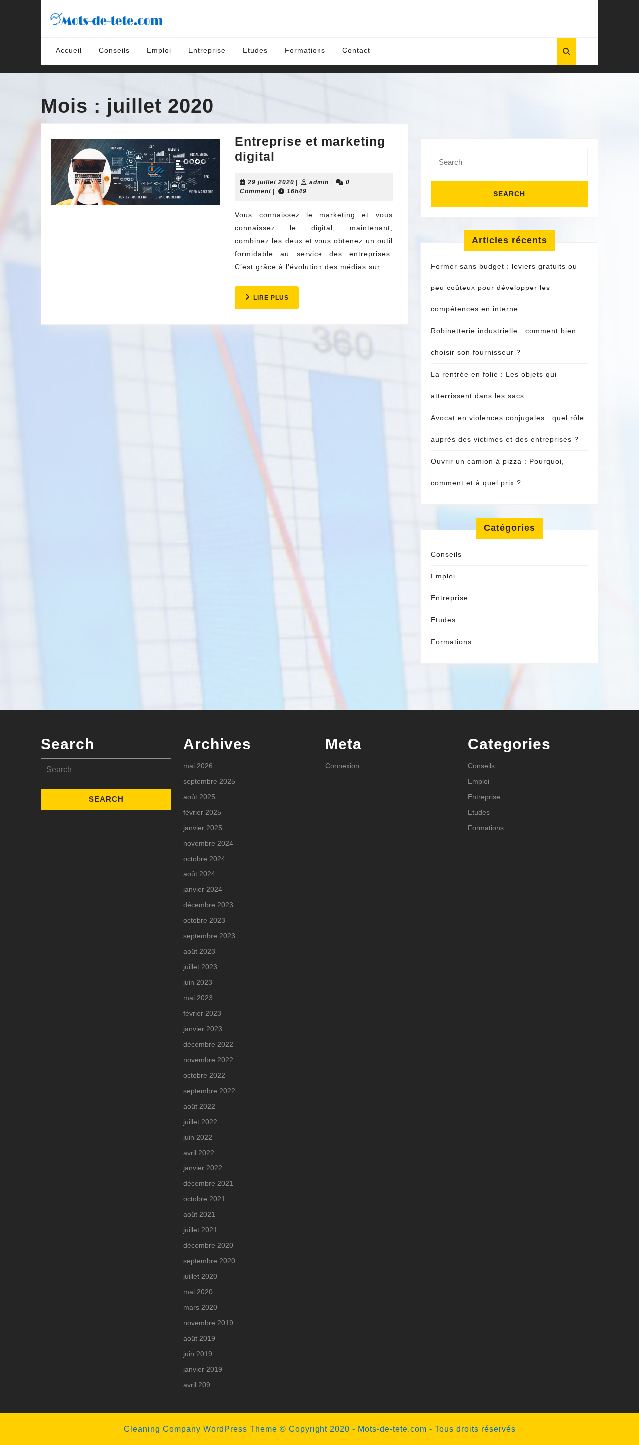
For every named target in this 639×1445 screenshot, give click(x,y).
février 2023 (202, 1013)
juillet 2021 (200, 1230)
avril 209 (196, 1385)
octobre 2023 (204, 920)
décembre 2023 (208, 905)
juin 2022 (197, 1137)
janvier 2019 (202, 1369)
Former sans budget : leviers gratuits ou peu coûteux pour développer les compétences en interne (504, 287)
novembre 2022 (208, 1060)
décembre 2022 (208, 1044)
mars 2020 (200, 1307)
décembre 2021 (208, 1183)
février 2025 (202, 812)
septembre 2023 (209, 936)
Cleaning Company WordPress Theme (200, 1429)
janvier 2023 (202, 1029)
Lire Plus (276, 301)
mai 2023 (198, 998)
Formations (305, 50)
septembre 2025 (209, 781)
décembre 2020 (208, 1245)
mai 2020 (198, 1292)
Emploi (159, 50)
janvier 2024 (202, 889)
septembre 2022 (209, 1091)
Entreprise (207, 50)
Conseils (114, 50)
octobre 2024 (204, 859)
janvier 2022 (202, 1168)
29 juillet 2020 (271, 182)
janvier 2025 (202, 828)
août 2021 (199, 1214)
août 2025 (199, 797)
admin (319, 182)
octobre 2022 (204, 1075)
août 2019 (199, 1338)
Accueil (69, 50)
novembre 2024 (208, 843)
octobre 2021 (204, 1199)
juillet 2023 (200, 967)
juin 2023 (197, 982)
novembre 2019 (208, 1323)
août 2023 (199, 951)
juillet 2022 (200, 1122)
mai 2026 (198, 766)
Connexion (342, 766)
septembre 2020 (209, 1261)
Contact (356, 50)
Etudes (255, 50)
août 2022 (199, 1106)
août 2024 (199, 874)
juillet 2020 (200, 1276)
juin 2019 (197, 1354)
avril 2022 (198, 1152)
